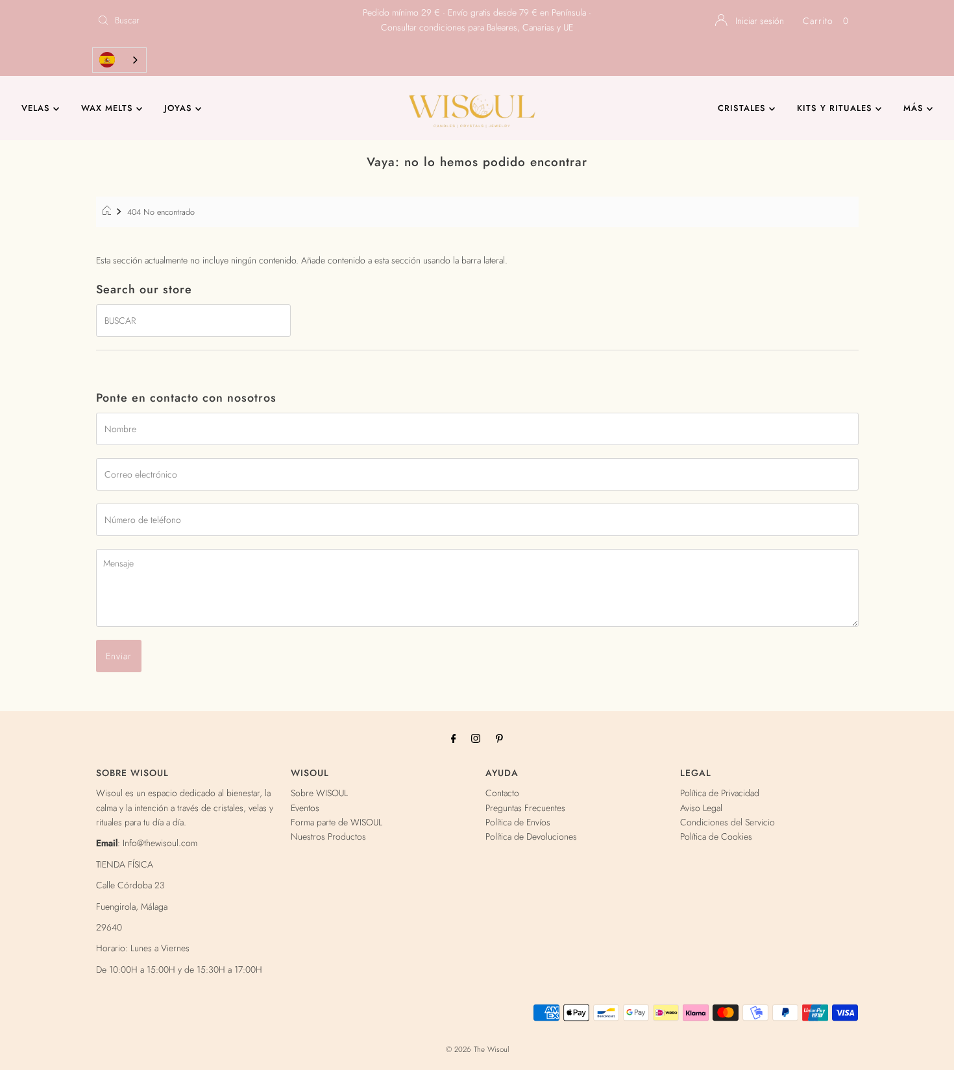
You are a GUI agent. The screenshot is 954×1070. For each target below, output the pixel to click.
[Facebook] (453, 738)
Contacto (502, 792)
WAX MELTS (108, 108)
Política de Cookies (716, 836)
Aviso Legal (701, 807)
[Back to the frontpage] (109, 212)
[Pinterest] (499, 738)
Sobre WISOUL (319, 792)
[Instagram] (475, 738)
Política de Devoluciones (531, 836)
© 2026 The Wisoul (477, 1049)
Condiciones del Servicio (727, 822)
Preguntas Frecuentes (525, 807)
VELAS (37, 108)
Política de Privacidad (719, 792)
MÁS (915, 108)
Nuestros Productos (328, 836)
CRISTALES (743, 108)
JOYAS (179, 108)
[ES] (119, 60)
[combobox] (119, 60)
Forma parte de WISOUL (336, 822)
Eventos (305, 807)
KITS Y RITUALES (836, 108)
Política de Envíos (517, 822)
